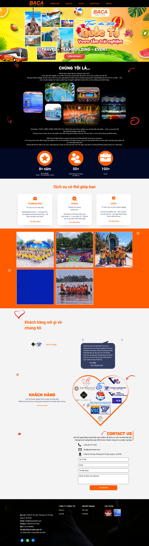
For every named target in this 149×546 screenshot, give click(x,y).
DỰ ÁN (81, 4)
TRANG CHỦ (54, 4)
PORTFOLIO (94, 4)
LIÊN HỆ (108, 4)
